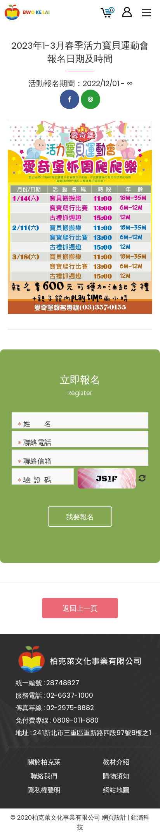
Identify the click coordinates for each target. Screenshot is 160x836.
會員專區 (127, 12)
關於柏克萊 (44, 762)
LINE (90, 99)
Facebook (69, 99)
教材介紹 (116, 762)
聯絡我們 (44, 776)
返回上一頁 (80, 608)
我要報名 (80, 517)
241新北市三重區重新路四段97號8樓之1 (92, 732)
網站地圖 (116, 790)
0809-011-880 (76, 720)
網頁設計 (114, 817)
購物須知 (116, 776)
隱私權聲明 (44, 790)
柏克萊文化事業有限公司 (27, 12)
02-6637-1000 (69, 695)
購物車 (111, 10)
